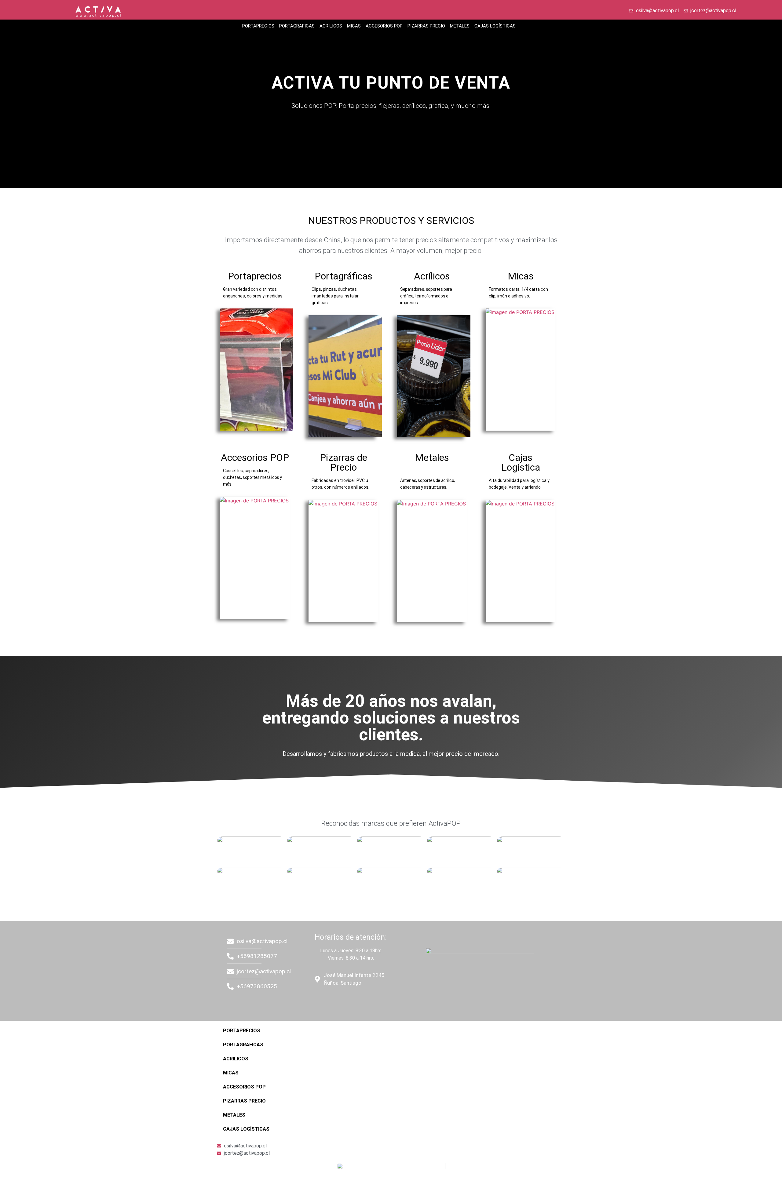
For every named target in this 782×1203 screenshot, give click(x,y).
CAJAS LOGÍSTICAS (495, 26)
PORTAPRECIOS (258, 26)
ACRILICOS (331, 26)
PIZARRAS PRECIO (426, 26)
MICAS (354, 26)
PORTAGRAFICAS (297, 26)
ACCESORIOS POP (384, 26)
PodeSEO (350, 1000)
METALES (460, 26)
